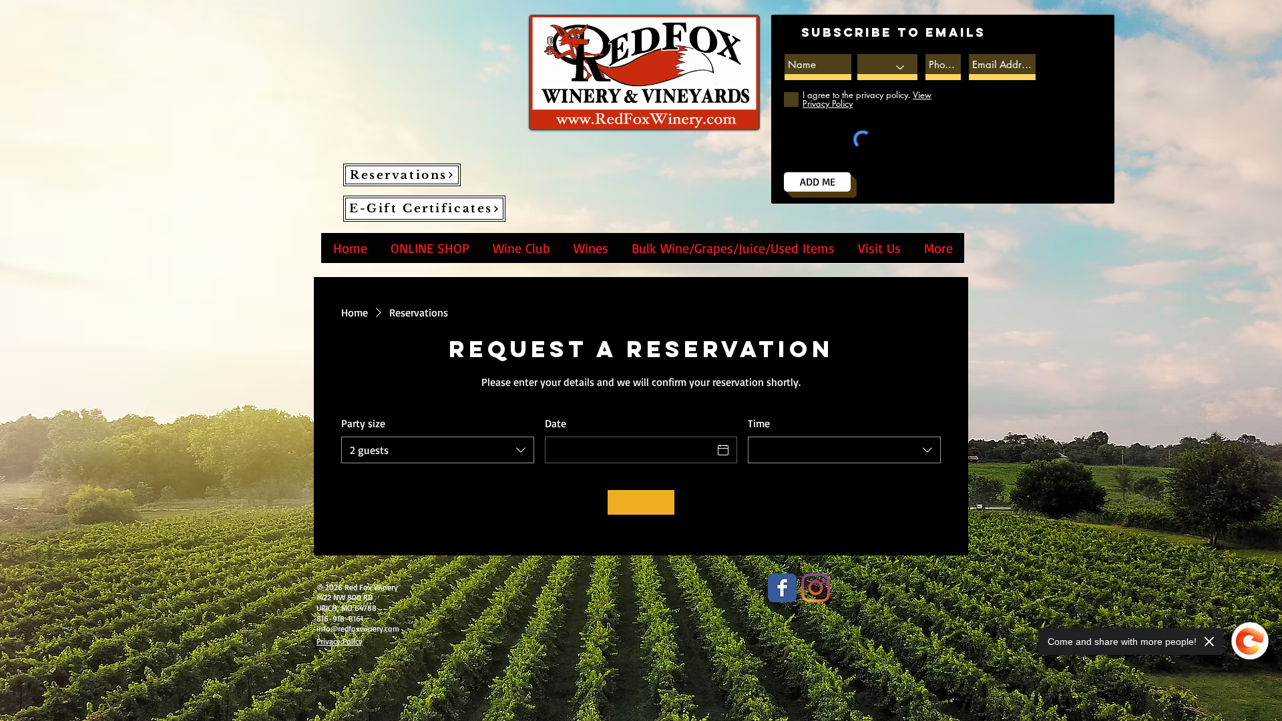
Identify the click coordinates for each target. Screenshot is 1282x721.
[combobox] (437, 450)
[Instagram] (815, 587)
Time (759, 423)
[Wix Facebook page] (782, 587)
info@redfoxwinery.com (357, 629)
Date (555, 423)
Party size (363, 423)
